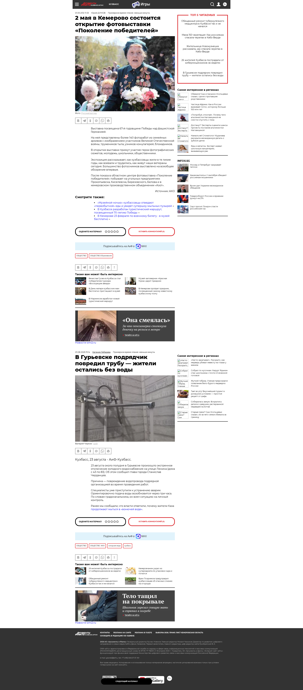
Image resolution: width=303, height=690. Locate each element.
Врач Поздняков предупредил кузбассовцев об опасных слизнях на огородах (155, 581)
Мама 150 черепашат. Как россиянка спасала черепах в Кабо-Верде (203, 36)
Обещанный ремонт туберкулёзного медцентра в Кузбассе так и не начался (202, 24)
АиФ (95, 443)
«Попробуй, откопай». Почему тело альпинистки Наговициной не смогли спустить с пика (208, 117)
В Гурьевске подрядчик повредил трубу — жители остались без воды (202, 74)
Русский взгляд (89, 113)
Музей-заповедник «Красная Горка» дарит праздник (153, 279)
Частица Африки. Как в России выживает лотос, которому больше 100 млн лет (208, 107)
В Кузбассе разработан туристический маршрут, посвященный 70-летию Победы (128, 211)
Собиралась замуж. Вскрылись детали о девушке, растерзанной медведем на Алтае (207, 404)
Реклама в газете (143, 633)
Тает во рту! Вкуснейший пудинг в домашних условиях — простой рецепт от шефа (208, 393)
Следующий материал (127, 681)
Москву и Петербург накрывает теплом (205, 166)
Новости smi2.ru (85, 342)
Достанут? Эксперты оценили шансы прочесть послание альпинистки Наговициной (209, 127)
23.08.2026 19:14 (82, 352)
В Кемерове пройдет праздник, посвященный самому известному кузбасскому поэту (155, 291)
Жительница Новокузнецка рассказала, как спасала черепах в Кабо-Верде (203, 49)
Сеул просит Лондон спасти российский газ (204, 207)
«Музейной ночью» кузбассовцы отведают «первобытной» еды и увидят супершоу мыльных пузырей (133, 204)
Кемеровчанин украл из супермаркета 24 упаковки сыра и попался (155, 571)
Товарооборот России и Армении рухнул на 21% (206, 197)
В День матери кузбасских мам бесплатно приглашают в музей (104, 289)
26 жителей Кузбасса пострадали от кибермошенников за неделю (202, 61)
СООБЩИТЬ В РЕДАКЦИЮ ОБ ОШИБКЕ (117, 636)
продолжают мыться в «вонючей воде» (116, 509)
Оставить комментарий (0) (152, 232)
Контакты (105, 633)
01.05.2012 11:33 (82, 13)
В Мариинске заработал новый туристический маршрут (104, 299)
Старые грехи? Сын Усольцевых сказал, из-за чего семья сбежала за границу (208, 414)
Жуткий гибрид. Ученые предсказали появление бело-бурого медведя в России (209, 383)
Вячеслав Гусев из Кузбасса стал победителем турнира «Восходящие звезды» (105, 281)
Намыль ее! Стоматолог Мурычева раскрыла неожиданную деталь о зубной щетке (208, 138)
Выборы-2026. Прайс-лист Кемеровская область (179, 633)
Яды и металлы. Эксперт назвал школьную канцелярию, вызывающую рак (206, 148)
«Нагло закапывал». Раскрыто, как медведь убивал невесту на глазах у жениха (208, 362)
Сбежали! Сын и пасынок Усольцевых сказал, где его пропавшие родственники (209, 96)
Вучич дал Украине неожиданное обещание (206, 187)
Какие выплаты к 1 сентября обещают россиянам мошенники (208, 176)
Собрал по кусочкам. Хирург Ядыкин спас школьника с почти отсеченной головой (209, 373)
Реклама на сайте (122, 633)
